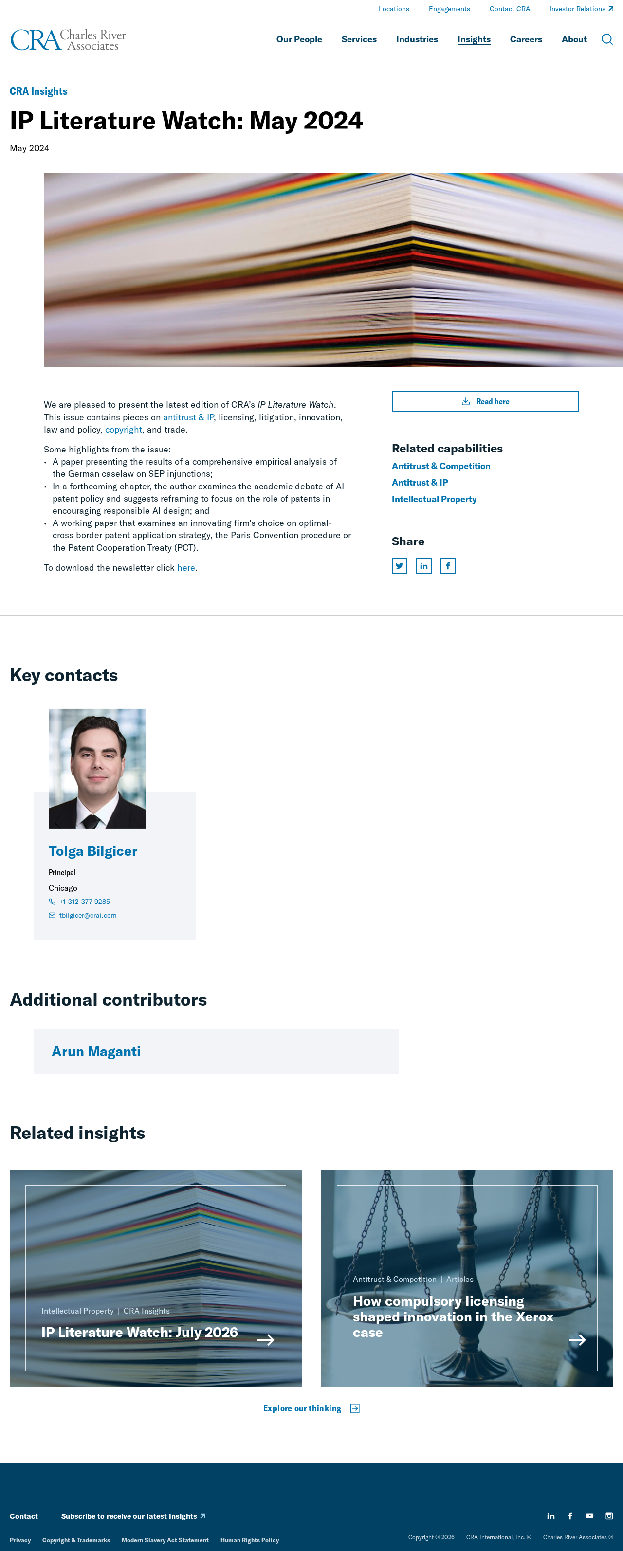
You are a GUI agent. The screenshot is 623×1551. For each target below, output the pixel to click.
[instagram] (609, 1516)
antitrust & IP (188, 417)
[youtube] (590, 1516)
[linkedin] (551, 1516)
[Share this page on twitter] (399, 566)
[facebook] (570, 1516)
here (186, 567)
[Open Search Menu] (607, 39)
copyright (123, 429)
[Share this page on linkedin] (424, 566)
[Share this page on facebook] (448, 566)
